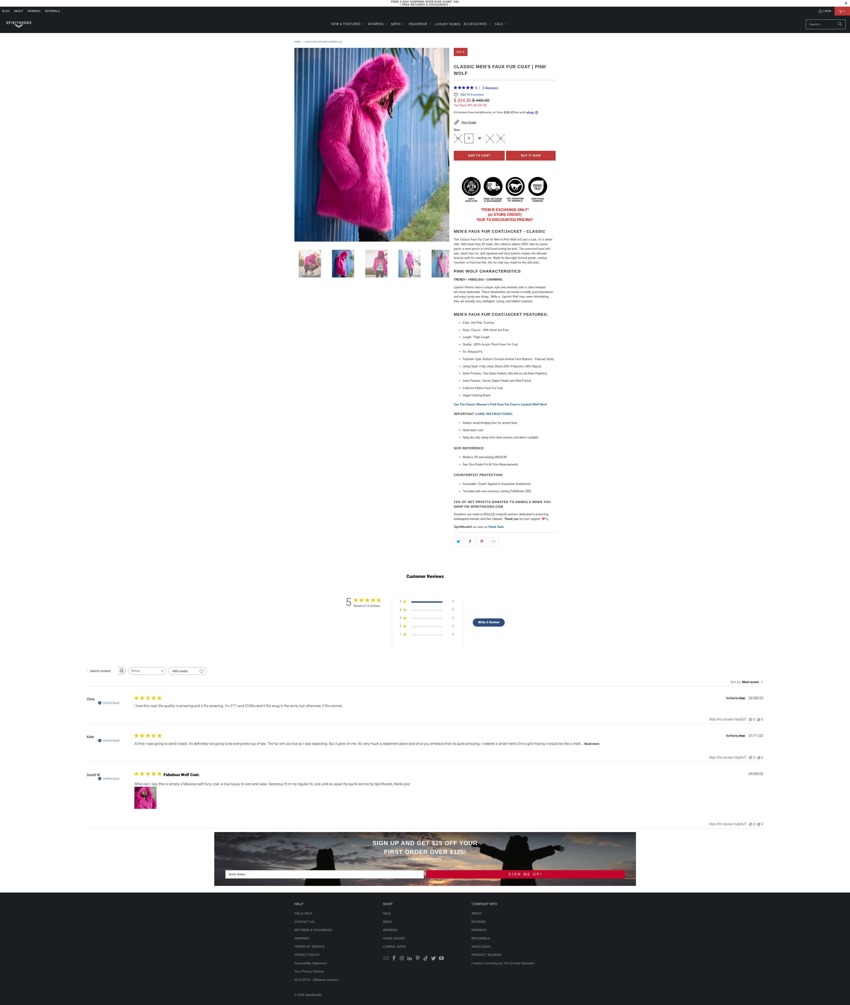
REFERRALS (52, 11)
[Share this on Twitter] (458, 541)
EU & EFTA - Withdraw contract (316, 980)
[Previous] (297, 145)
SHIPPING (301, 938)
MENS (387, 922)
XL (501, 138)
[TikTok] (425, 958)
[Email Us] (386, 958)
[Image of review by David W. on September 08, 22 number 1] (145, 798)
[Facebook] (394, 958)
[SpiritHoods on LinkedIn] (410, 958)
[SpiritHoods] (18, 24)
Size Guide (469, 122)
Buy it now (531, 155)
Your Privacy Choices (309, 971)
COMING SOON (394, 946)
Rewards (34, 11)
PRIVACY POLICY (307, 955)
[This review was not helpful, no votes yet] (758, 719)
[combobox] (147, 671)
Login (827, 11)
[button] (348, 24)
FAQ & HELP (303, 913)
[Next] (446, 145)
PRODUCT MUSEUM (486, 955)
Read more (591, 744)
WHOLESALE (481, 946)
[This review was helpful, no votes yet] (750, 719)
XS (458, 138)
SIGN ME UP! (525, 874)
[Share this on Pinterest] (482, 541)
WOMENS (390, 930)
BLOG (6, 11)
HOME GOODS (394, 938)
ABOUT (18, 11)
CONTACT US (304, 922)
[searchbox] (102, 671)
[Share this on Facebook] (470, 541)
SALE (387, 913)
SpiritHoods (313, 995)
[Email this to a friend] (493, 541)
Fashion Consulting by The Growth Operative (503, 963)
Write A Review (488, 622)
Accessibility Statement (310, 963)
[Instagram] (402, 958)
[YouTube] (441, 958)
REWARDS (479, 930)
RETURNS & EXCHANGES (313, 930)
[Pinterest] (418, 958)
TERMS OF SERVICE (309, 946)
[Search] (840, 24)
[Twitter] (433, 958)
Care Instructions (493, 414)
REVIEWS (478, 922)
